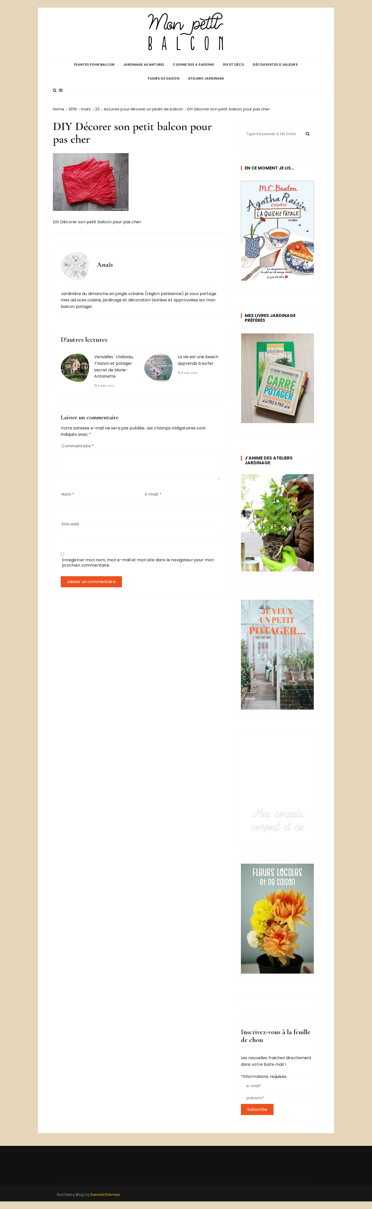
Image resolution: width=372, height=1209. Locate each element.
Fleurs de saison (163, 78)
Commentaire (77, 446)
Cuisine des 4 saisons (193, 64)
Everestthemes (105, 1194)
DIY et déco (233, 64)
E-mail (153, 494)
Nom (67, 494)
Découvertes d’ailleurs (275, 64)
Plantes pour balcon (94, 64)
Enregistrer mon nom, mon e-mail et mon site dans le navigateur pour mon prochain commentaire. (138, 562)
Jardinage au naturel (143, 64)
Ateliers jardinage (206, 78)
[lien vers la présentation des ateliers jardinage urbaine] (277, 523)
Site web (70, 524)
